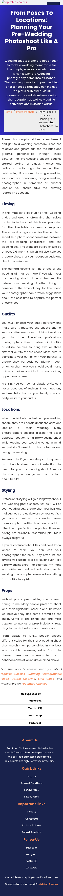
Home (8, 112)
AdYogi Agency (48, 884)
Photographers (25, 112)
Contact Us (31, 818)
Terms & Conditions (32, 783)
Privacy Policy (31, 796)
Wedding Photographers (45, 674)
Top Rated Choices (34, 684)
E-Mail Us (31, 812)
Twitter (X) (31, 861)
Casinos (19, 674)
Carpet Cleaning (23, 679)
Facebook (31, 847)
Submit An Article (31, 832)
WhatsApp (31, 867)
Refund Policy (31, 790)
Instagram (31, 854)
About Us (31, 776)
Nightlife (6, 674)
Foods (5, 679)
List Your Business (31, 825)
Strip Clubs (46, 679)
